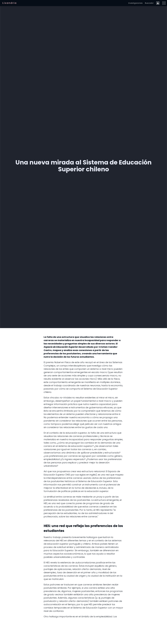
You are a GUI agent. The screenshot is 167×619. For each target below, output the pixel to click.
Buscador (149, 3)
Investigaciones (135, 3)
